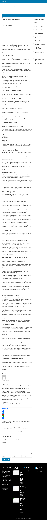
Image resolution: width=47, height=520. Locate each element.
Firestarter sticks (18, 421)
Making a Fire (23, 421)
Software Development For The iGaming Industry (10, 429)
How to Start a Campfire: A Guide (9, 399)
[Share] (17, 418)
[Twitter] (17, 413)
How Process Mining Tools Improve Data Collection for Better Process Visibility (39, 61)
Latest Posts (6, 373)
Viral (24, 518)
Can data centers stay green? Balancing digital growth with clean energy (40, 46)
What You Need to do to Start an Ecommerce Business (13, 398)
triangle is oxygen (8, 422)
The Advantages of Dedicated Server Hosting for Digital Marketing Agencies (17, 385)
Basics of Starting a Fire (7, 421)
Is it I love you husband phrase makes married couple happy (21, 475)
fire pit (17, 111)
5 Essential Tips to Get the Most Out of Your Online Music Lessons (15, 400)
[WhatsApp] (17, 416)
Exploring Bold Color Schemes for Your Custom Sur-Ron (39, 54)
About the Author (7, 372)
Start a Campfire (27, 421)
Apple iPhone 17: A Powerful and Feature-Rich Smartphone (40, 32)
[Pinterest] (17, 414)
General (6, 419)
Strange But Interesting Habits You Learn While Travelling (13, 403)
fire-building (13, 421)
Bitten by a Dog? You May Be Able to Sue (11, 391)
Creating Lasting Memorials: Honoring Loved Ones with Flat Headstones (16, 382)
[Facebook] (17, 411)
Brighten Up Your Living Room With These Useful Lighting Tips (14, 392)
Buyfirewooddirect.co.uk (7, 187)
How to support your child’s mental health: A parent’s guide (40, 39)
